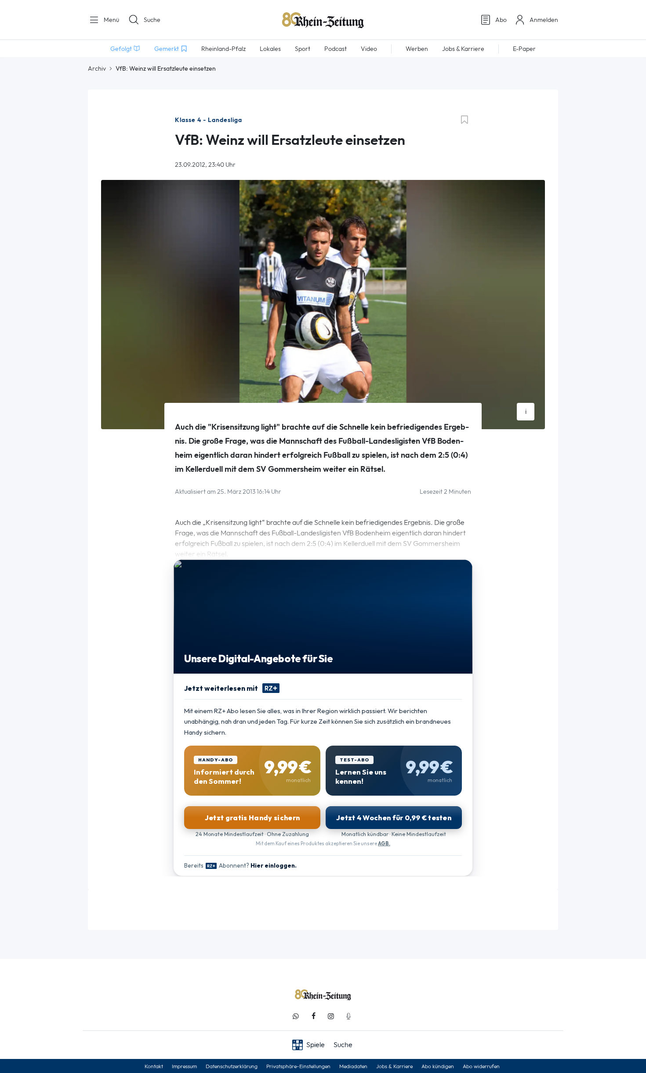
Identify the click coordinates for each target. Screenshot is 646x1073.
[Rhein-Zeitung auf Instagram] (331, 1016)
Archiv (97, 68)
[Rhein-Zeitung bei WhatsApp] (295, 1016)
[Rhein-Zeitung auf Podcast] (348, 1016)
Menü (110, 20)
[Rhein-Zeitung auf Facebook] (313, 1016)
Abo (501, 20)
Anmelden (544, 20)
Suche (152, 20)
